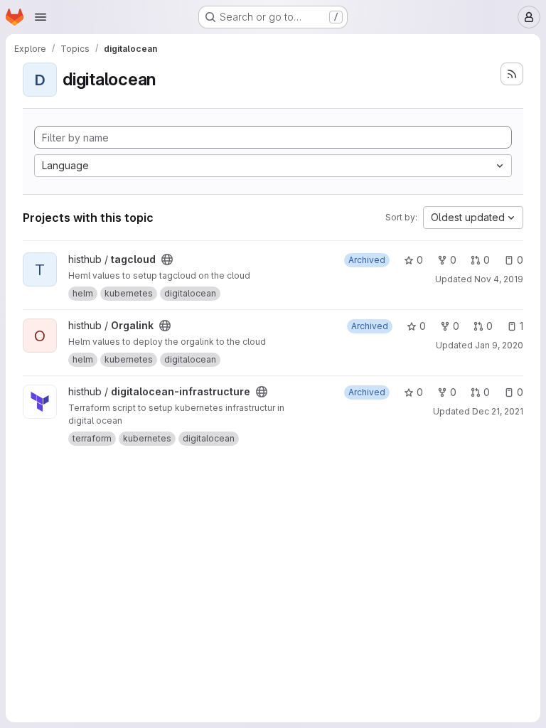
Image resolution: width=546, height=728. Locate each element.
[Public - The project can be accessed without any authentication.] (167, 259)
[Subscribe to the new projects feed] (511, 74)
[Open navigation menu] (40, 17)
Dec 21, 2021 (497, 411)
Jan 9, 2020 (499, 345)
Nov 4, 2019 (498, 279)
